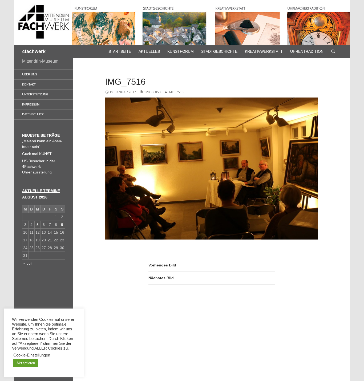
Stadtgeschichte (219, 51)
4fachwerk (34, 51)
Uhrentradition (306, 51)
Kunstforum (180, 51)
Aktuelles (149, 51)
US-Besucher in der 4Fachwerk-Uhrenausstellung (38, 166)
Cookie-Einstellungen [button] (31, 355)
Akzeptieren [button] (26, 363)
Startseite (119, 51)
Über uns (29, 74)
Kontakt (29, 84)
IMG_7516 (176, 92)
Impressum (30, 104)
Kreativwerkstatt (264, 51)
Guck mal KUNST (37, 154)
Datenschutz (33, 114)
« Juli (27, 263)
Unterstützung (35, 94)
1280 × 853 (152, 92)
